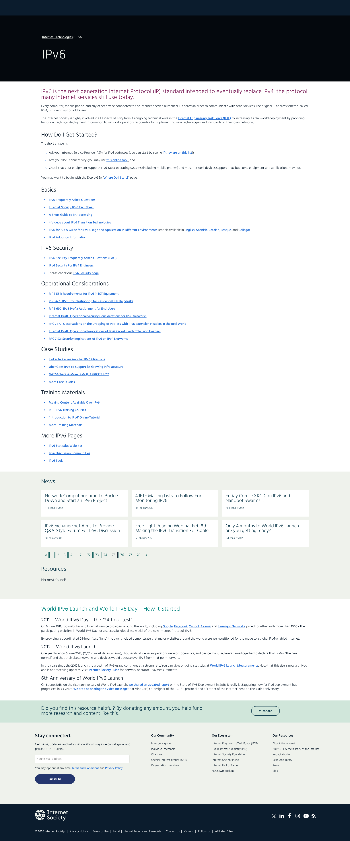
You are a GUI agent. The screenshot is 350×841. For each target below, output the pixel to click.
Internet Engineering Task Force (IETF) (204, 118)
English (190, 230)
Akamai (206, 626)
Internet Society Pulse (103, 670)
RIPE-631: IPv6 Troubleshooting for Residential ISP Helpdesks (91, 301)
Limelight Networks (231, 626)
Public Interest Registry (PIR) (229, 749)
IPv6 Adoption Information (68, 237)
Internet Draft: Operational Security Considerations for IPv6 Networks (98, 316)
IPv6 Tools (56, 461)
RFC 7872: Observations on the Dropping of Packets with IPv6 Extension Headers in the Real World (117, 324)
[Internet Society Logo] (51, 815)
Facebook (181, 626)
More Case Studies (62, 382)
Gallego (243, 230)
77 (130, 555)
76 (122, 555)
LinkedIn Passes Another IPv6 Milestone (77, 359)
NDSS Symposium (223, 771)
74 (105, 555)
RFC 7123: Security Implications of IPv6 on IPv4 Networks (88, 339)
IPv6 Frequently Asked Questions (72, 200)
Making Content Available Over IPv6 (74, 402)
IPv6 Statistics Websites (66, 446)
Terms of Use (100, 831)
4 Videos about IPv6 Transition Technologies (80, 222)
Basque (226, 230)
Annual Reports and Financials (142, 831)
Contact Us (173, 831)
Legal (116, 831)
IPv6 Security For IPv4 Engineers (71, 265)
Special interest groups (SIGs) (169, 760)
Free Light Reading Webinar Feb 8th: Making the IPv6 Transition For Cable (172, 528)
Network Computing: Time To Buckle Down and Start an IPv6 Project (81, 498)
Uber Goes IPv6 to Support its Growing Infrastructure (86, 367)
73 (97, 555)
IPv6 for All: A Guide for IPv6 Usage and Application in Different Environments (103, 230)
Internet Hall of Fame (225, 765)
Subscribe (55, 779)
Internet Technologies (57, 37)
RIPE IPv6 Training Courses (67, 410)
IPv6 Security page (86, 273)
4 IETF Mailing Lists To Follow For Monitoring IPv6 (168, 498)
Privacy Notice (79, 831)
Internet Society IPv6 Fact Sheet (71, 207)
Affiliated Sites (224, 831)
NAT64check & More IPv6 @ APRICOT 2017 (79, 374)
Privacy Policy (114, 768)
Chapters (156, 754)
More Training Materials (65, 425)
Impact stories (281, 754)
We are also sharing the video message (100, 689)
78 (138, 555)
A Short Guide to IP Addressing (70, 215)
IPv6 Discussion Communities (69, 453)
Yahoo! (194, 626)
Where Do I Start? (116, 177)
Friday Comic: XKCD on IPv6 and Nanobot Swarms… (258, 498)
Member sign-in (161, 743)
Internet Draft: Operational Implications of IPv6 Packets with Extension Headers (105, 331)
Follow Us (204, 831)
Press (276, 765)
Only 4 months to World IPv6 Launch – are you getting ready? (264, 528)
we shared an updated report (149, 685)
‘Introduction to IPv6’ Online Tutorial (74, 417)
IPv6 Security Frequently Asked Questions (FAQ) (83, 258)
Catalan (214, 230)
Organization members (165, 765)
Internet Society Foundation (229, 754)
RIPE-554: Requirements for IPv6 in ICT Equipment (84, 294)
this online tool (116, 160)
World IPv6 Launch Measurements (234, 665)
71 (81, 555)
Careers (189, 831)
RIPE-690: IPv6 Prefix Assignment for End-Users (82, 309)
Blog (275, 771)
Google (168, 626)
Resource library (282, 760)
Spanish (201, 230)
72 (89, 555)
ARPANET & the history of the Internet (296, 749)
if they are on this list (177, 152)
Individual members (163, 749)
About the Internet (284, 743)
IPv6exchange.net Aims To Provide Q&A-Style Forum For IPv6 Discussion (82, 528)
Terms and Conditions (85, 768)
